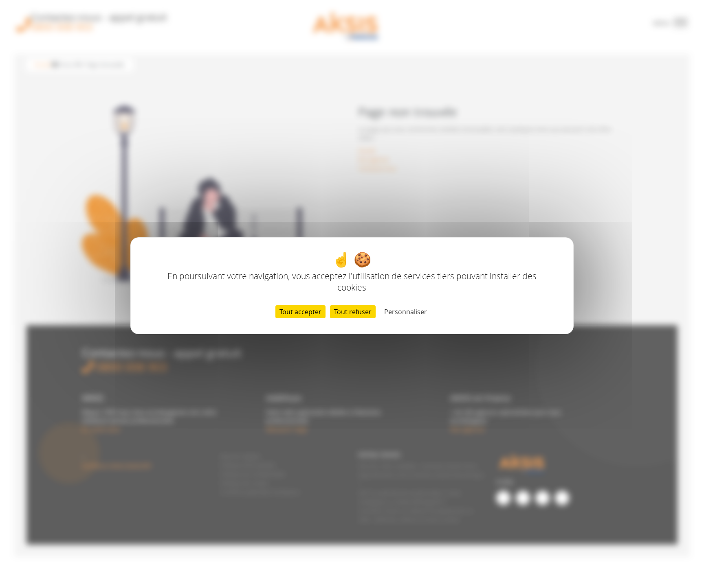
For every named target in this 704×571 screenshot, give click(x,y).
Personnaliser (405, 311)
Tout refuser (353, 311)
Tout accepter (300, 311)
